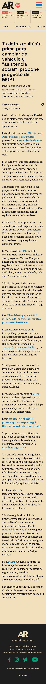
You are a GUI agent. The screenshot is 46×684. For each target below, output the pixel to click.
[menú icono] (39, 5)
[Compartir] (42, 104)
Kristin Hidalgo (10, 104)
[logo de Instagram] (17, 659)
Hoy (6, 27)
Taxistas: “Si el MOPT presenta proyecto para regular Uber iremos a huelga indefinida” (21, 422)
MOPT (22, 251)
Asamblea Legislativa (30, 140)
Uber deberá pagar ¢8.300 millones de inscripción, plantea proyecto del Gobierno (21, 319)
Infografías (22, 27)
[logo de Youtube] (35, 659)
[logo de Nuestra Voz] (17, 5)
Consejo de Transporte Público (19, 347)
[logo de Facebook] (9, 659)
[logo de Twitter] (25, 659)
